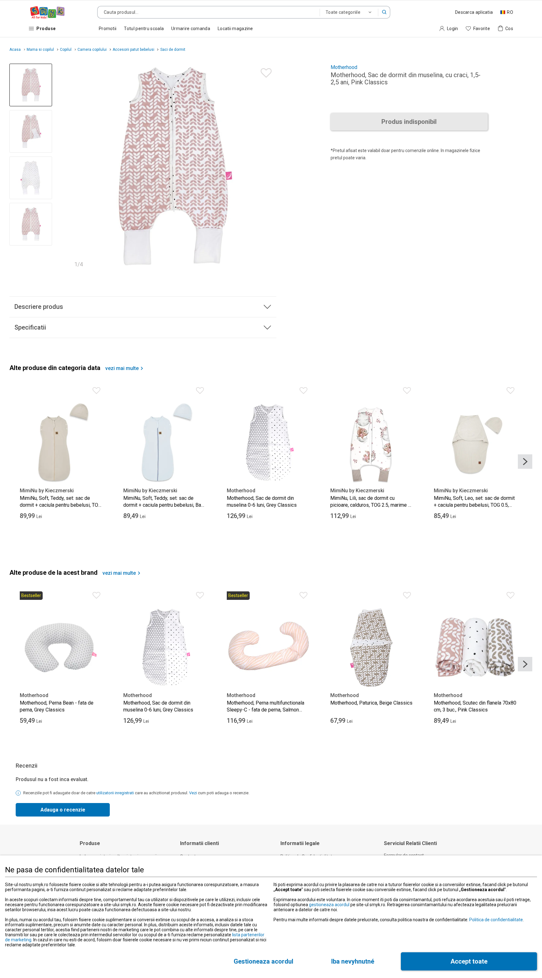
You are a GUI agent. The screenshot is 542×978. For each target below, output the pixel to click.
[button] (384, 12)
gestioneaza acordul (329, 904)
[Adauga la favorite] (264, 71)
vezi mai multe (122, 368)
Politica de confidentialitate (496, 919)
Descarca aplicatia (474, 12)
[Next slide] (268, 167)
